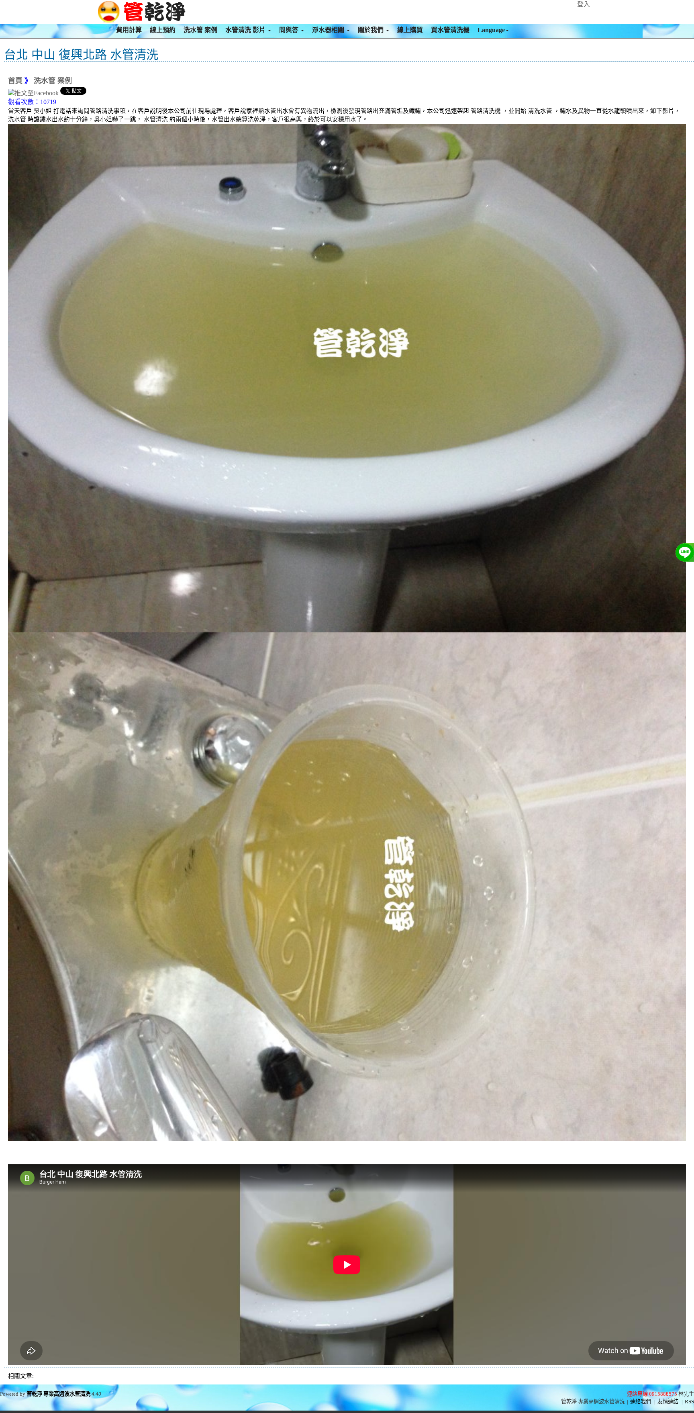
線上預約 (163, 30)
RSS (689, 1402)
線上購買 (410, 30)
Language (491, 30)
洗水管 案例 (200, 30)
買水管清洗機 (450, 30)
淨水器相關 (329, 30)
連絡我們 (640, 1402)
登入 (583, 4)
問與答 (289, 30)
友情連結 (667, 1402)
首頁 (15, 81)
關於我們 (371, 30)
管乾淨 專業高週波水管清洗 (58, 1394)
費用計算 (129, 30)
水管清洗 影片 (246, 30)
